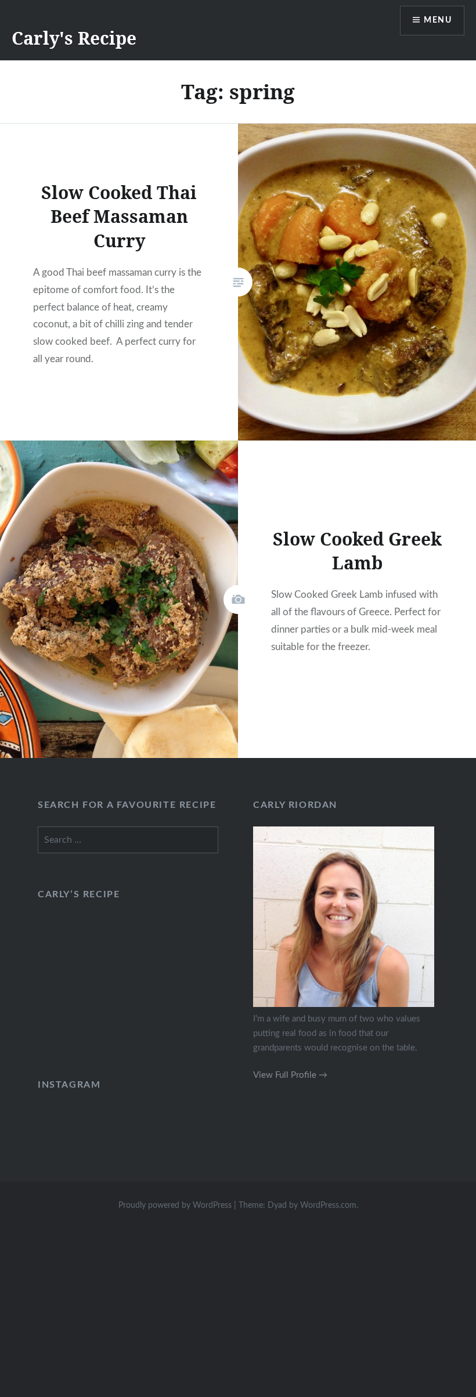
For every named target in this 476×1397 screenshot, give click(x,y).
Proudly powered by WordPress (175, 1205)
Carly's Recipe (74, 38)
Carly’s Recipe (79, 894)
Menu (438, 20)
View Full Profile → (290, 1075)
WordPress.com (328, 1205)
